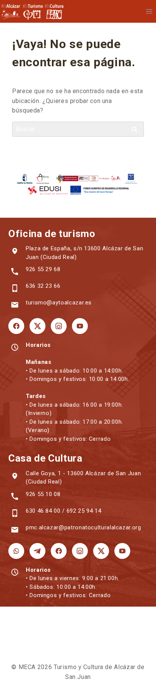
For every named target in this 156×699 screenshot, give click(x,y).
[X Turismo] (37, 326)
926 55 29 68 (43, 269)
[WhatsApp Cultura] (16, 551)
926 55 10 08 (43, 494)
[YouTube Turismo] (80, 326)
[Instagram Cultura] (80, 551)
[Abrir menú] (149, 11)
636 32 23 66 (43, 285)
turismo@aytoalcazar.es (59, 302)
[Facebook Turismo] (16, 326)
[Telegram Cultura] (37, 551)
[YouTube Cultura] (122, 551)
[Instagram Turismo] (59, 326)
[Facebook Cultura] (59, 551)
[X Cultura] (101, 551)
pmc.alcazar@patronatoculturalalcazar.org (83, 527)
